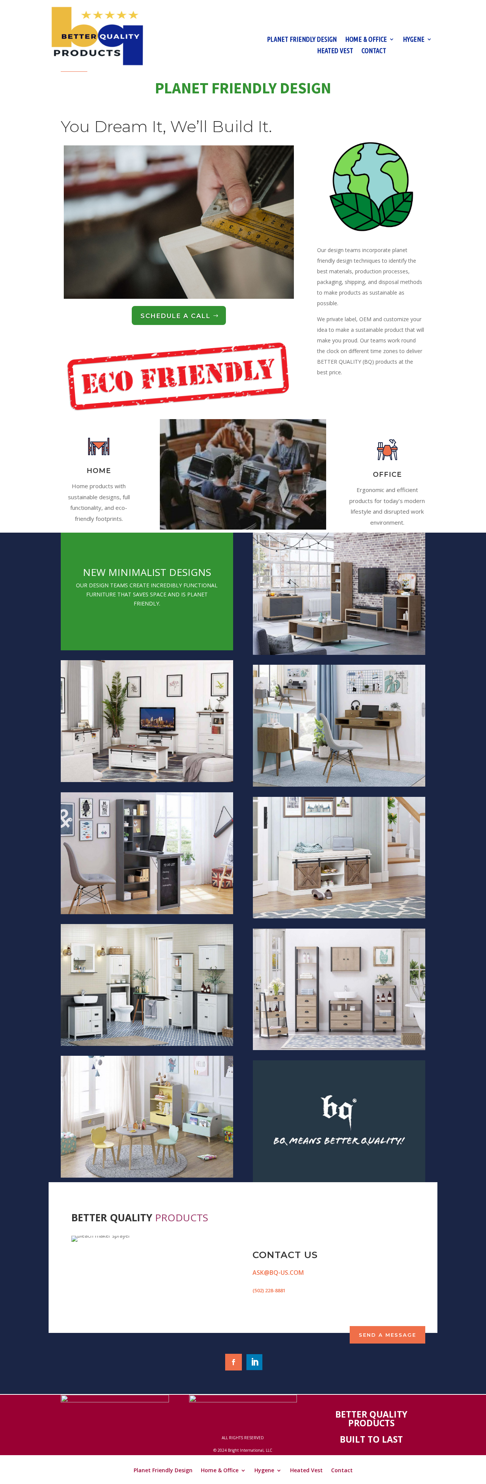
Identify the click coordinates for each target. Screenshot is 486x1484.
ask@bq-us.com (278, 1272)
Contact (373, 51)
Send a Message (387, 1335)
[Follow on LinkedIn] (254, 1362)
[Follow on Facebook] (233, 1362)
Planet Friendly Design (302, 39)
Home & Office (366, 39)
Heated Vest (335, 51)
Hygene (413, 39)
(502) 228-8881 (269, 1290)
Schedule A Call (175, 316)
